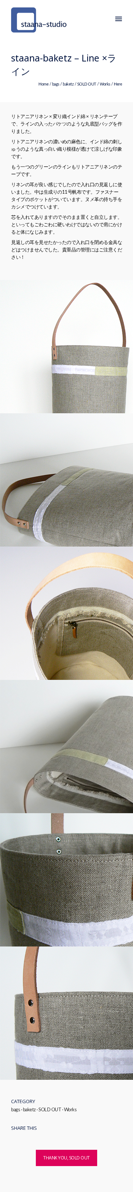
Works (105, 84)
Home (43, 84)
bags (55, 84)
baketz (68, 84)
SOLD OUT (86, 84)
